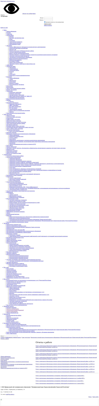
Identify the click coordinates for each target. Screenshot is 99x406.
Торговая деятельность (12, 262)
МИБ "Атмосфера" (14, 105)
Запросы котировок (11, 270)
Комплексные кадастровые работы (17, 250)
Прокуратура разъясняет (12, 318)
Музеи (10, 39)
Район (5, 30)
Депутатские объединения (12, 130)
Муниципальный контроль (13, 254)
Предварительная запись (15, 298)
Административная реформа (13, 283)
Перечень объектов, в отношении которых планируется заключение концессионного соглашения (33, 54)
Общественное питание (15, 43)
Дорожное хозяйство (11, 253)
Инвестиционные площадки (13, 327)
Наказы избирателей (11, 146)
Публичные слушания (11, 150)
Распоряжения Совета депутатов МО (15, 229)
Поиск (90, 396)
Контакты (11, 293)
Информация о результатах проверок (15, 211)
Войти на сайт (4, 27)
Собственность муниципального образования (20, 57)
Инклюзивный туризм (14, 44)
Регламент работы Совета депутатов (15, 126)
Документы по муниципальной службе (19, 205)
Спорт (10, 72)
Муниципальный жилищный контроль (19, 255)
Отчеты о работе (13, 137)
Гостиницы (12, 40)
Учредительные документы (16, 302)
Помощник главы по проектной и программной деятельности (24, 174)
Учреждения (9, 91)
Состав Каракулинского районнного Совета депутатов (19, 127)
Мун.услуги (6, 279)
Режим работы (12, 290)
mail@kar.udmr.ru (10, 394)
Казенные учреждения (14, 93)
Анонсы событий (13, 194)
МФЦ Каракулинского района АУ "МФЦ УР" (20, 96)
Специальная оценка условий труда (18, 189)
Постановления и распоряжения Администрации (18, 232)
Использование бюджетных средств (18, 184)
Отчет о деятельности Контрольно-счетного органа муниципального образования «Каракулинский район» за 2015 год (65, 371)
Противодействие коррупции (16, 206)
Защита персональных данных (13, 240)
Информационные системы (13, 210)
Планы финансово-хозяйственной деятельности (21, 303)
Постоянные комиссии (12, 124)
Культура (11, 71)
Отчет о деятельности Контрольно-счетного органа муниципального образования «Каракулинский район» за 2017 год (65, 366)
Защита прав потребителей (16, 62)
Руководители (9, 118)
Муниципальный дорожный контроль (18, 258)
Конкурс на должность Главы (13, 153)
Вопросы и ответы (13, 83)
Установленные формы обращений (15, 310)
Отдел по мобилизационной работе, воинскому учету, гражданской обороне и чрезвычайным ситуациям (35, 170)
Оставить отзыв (10, 320)
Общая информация (11, 31)
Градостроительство (11, 242)
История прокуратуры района (13, 315)
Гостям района (10, 35)
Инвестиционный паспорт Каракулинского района (22, 331)
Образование (12, 67)
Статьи (11, 79)
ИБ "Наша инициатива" (15, 106)
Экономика (9, 45)
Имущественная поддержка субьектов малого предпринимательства (23, 325)
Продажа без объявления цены (14, 273)
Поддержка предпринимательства (11, 323)
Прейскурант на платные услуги (17, 297)
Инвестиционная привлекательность (18, 58)
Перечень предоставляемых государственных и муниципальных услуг (26, 292)
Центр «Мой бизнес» (11, 333)
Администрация (7, 154)
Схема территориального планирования (19, 249)
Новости (11, 111)
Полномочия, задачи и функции (14, 175)
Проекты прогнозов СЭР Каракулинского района (21, 50)
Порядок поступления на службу (17, 201)
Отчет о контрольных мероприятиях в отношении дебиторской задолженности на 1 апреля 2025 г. (60, 383)
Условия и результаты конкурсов (17, 203)
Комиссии (8, 215)
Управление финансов (14, 158)
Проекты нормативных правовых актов (16, 225)
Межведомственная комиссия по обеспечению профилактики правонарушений (29, 216)
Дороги (8, 213)
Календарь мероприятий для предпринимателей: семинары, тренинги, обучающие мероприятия (30, 332)
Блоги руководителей (14, 180)
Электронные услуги (11, 284)
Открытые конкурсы (11, 272)
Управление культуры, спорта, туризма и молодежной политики (25, 165)
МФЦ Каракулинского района (13, 286)
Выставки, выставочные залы (16, 37)
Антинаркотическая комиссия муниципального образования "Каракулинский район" (30, 219)
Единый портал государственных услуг (16, 281)
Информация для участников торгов (15, 276)
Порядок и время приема (12, 308)
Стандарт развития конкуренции (17, 52)
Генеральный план (13, 244)
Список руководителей (15, 178)
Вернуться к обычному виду (8, 1)
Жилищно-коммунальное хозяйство (15, 263)
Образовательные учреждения (16, 207)
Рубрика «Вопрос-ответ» (12, 321)
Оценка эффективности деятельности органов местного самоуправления (27, 47)
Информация (9, 192)
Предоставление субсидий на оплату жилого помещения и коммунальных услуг (29, 294)
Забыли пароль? (48, 25)
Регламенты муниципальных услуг (15, 237)
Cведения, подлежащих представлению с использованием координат (23, 259)
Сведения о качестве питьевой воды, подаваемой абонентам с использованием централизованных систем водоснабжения (39, 188)
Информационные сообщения (16, 197)
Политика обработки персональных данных (17, 222)
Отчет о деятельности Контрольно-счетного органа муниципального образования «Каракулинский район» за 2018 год (65, 364)
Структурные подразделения (13, 157)
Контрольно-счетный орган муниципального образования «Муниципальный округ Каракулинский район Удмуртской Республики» (63, 337)
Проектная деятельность (12, 102)
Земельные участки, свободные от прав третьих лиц (22, 63)
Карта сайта (95, 396)
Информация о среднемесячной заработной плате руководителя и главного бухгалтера (30, 299)
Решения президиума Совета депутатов (16, 122)
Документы (6, 223)
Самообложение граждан (15, 109)
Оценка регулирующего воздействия (18, 48)
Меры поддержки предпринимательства (16, 324)
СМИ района (9, 65)
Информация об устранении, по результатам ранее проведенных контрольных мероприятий (32, 141)
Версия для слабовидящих (29, 13)
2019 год (11, 101)
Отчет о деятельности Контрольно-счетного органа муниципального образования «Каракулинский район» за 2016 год (65, 369)
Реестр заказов (10, 268)
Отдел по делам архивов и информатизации (20, 166)
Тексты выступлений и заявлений (17, 179)
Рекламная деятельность (12, 251)
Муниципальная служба (12, 198)
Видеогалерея (9, 87)
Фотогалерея (12, 82)
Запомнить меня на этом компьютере (54, 22)
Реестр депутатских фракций (16, 131)
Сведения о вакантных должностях (18, 200)
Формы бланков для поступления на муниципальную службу (24, 202)
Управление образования (15, 159)
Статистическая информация (13, 181)
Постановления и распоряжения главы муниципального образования (23, 231)
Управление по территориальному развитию (20, 161)
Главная (2, 337)
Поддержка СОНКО (14, 61)
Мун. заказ (6, 267)
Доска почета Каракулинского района (15, 88)
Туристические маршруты (15, 41)
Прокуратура (6, 314)
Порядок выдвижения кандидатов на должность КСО (22, 144)
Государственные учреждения (16, 95)
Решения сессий (10, 149)
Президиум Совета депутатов (13, 120)
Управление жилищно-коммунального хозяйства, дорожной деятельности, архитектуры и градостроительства (36, 163)
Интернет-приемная (11, 307)
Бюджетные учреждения (15, 92)
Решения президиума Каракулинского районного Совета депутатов (23, 227)
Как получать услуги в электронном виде (16, 305)
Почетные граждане (11, 132)
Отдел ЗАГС (12, 74)
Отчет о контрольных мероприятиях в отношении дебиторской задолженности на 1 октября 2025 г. (60, 378)
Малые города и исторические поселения (19, 110)
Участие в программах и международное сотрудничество (20, 190)
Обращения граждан (8, 306)
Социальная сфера (10, 66)
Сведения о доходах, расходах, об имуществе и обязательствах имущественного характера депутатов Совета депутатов (35, 148)
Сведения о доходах (14, 296)
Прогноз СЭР (12, 49)
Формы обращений (11, 238)
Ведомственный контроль (12, 214)
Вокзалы (11, 36)
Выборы (8, 100)
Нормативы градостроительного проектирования (21, 248)
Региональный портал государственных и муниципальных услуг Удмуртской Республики (28, 280)
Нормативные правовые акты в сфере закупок (17, 277)
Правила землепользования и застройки (19, 245)
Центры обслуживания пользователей (15, 285)
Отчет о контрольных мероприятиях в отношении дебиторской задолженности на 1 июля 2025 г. (60, 380)
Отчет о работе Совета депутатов (14, 128)
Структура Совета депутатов (13, 117)
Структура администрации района (14, 155)
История (8, 32)
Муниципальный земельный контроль (18, 257)
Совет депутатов (7, 114)
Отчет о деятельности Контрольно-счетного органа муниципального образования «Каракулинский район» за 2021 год (65, 361)
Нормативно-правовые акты (16, 136)
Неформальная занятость (15, 60)
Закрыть (3, 14)
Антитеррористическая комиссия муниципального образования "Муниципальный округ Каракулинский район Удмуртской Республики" (43, 220)
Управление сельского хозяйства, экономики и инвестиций (24, 162)
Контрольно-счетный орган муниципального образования (20, 133)
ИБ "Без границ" (13, 107)
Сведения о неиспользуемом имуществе (19, 56)
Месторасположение (14, 289)
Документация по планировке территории (19, 246)
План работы (12, 139)
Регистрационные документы (16, 84)
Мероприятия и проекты (15, 196)
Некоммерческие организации (16, 97)
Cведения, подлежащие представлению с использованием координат (26, 260)
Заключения (12, 142)
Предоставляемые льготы (15, 185)
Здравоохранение (13, 69)
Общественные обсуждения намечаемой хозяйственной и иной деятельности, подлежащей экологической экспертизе (38, 236)
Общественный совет (11, 152)
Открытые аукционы (11, 271)
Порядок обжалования (11, 241)
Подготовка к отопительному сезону (18, 266)
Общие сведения (10, 115)
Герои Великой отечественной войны (15, 113)
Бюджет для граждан (11, 89)
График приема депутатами (13, 119)
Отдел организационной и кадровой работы (20, 171)
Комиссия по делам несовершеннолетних (19, 75)
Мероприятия (12, 80)
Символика (9, 34)
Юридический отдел (14, 172)
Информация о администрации (13, 337)
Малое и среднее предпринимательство (19, 53)
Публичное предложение (12, 275)
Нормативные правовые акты (13, 224)
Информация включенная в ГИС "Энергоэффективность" (23, 187)
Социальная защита (14, 70)
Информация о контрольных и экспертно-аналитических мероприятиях (27, 140)
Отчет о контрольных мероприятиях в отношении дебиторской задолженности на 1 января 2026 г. (60, 375)
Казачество (9, 76)
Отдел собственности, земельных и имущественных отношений (25, 168)
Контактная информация (15, 209)
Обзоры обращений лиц (12, 312)
